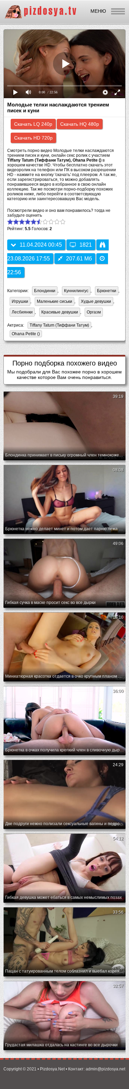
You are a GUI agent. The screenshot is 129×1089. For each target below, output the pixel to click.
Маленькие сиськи (54, 301)
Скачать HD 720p (33, 138)
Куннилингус (76, 290)
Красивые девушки (59, 312)
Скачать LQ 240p (33, 124)
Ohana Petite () (26, 333)
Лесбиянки (22, 312)
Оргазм (94, 312)
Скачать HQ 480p (79, 124)
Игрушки (20, 301)
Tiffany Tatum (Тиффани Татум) (58, 326)
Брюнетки (106, 290)
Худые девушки (96, 301)
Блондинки (44, 290)
